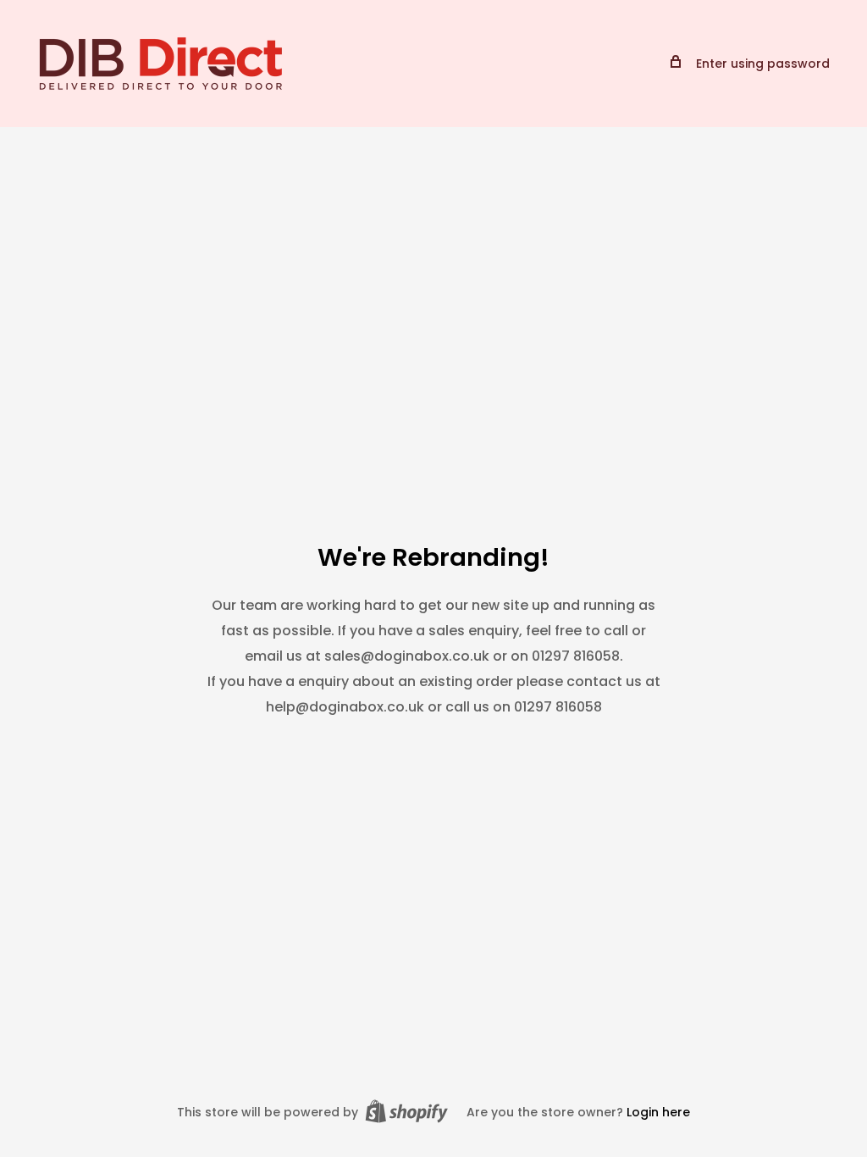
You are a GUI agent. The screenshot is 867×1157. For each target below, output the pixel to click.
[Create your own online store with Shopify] (406, 1111)
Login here (658, 1112)
